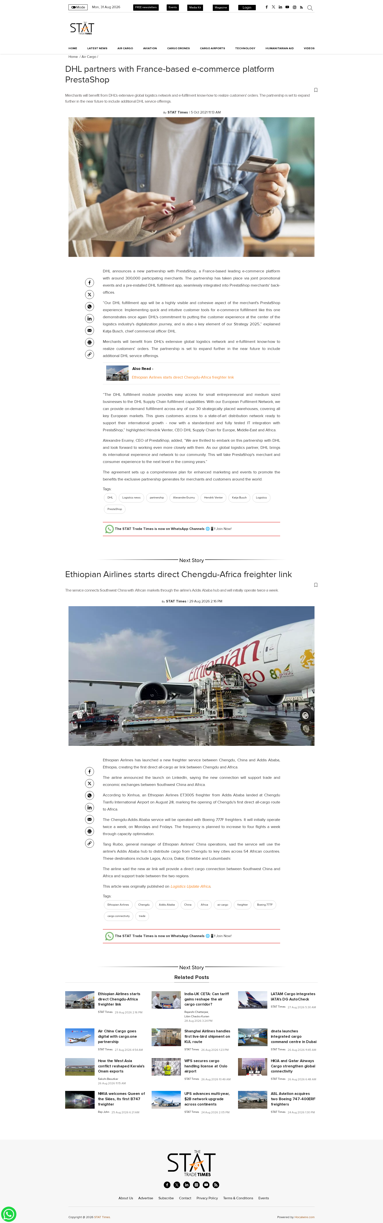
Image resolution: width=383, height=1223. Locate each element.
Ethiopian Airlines (118, 905)
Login (247, 7)
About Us (126, 1198)
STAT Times (105, 1012)
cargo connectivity (118, 916)
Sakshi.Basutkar (108, 1079)
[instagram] (294, 7)
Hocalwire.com (305, 1217)
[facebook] (266, 7)
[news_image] (79, 999)
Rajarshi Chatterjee (196, 1012)
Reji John (103, 1112)
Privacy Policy (207, 1198)
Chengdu (144, 905)
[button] (191, 89)
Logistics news (131, 497)
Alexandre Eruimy (184, 497)
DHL (110, 497)
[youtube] (287, 7)
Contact (185, 1198)
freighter (242, 905)
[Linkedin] (89, 318)
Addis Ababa (167, 905)
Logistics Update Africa (190, 886)
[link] (89, 354)
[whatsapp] (89, 306)
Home (72, 48)
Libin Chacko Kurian (196, 1016)
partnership (157, 497)
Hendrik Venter (213, 497)
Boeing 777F (265, 905)
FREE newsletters (146, 7)
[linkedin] (280, 7)
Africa (204, 905)
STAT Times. (102, 1217)
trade (142, 916)
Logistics (261, 497)
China (188, 905)
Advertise (145, 1198)
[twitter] (273, 7)
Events (173, 7)
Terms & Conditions (238, 1198)
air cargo (222, 905)
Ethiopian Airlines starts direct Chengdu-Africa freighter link (183, 377)
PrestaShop (114, 509)
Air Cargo (89, 57)
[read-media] (117, 377)
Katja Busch (239, 497)
